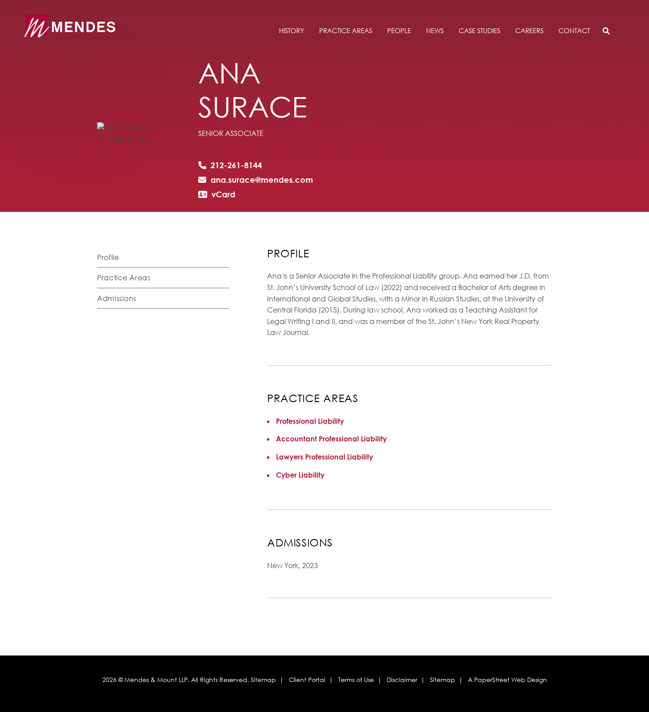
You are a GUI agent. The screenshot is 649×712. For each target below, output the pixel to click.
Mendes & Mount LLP (156, 679)
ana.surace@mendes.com (262, 180)
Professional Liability (310, 421)
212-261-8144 (236, 165)
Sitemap (263, 679)
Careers (529, 30)
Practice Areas (345, 30)
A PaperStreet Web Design (507, 679)
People (399, 30)
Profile (108, 257)
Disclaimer (402, 679)
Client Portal (307, 679)
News (435, 30)
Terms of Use (356, 679)
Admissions (116, 298)
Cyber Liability (300, 475)
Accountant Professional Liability (331, 438)
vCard (223, 194)
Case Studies (479, 30)
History (291, 30)
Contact (574, 30)
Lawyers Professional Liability (324, 456)
